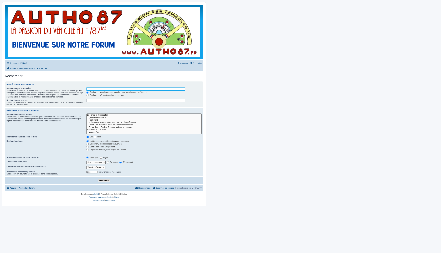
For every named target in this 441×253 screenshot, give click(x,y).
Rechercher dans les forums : (20, 114)
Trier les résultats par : (17, 162)
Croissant (113, 162)
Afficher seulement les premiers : (22, 172)
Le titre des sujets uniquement (102, 147)
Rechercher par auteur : (17, 100)
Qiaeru (116, 197)
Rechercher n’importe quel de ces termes (106, 95)
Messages (94, 158)
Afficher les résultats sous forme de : (23, 158)
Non (99, 137)
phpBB (96, 194)
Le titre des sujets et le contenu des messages (109, 141)
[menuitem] (23, 63)
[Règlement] (144, 120)
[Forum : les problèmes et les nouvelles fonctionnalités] (144, 125)
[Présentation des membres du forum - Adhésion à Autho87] (144, 122)
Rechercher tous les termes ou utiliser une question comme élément (118, 92)
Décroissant (127, 162)
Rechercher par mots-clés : (19, 88)
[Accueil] (104, 32)
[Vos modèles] (144, 132)
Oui (91, 137)
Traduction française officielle (100, 197)
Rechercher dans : (15, 141)
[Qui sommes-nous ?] (144, 117)
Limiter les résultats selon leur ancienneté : (26, 167)
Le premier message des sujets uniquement (107, 149)
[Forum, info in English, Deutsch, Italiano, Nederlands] (144, 127)
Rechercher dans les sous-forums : (22, 137)
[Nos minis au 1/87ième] (144, 130)
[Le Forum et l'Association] (144, 115)
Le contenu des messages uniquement (105, 144)
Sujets (105, 158)
